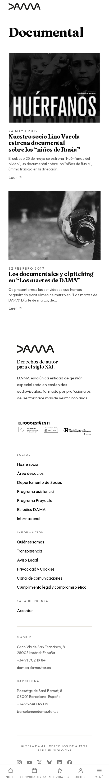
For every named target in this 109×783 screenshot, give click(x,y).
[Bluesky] (49, 762)
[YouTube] (29, 762)
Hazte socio (27, 464)
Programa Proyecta (34, 500)
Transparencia (29, 551)
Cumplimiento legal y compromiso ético (52, 587)
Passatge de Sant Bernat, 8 (39, 690)
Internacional (28, 518)
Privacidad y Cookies (35, 569)
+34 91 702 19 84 (31, 660)
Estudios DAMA (31, 509)
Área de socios (30, 473)
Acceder (25, 610)
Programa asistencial (35, 491)
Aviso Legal (27, 560)
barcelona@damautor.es (37, 711)
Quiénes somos (30, 542)
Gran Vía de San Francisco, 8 (41, 646)
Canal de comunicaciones (39, 578)
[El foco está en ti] (54, 427)
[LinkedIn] (59, 762)
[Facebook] (69, 762)
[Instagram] (19, 762)
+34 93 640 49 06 (32, 704)
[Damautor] (54, 352)
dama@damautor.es (34, 667)
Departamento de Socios (39, 482)
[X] (39, 762)
